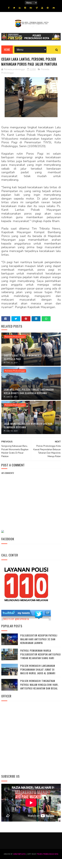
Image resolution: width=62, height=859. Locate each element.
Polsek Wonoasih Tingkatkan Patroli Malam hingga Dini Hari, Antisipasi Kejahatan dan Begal (39, 684)
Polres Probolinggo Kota (47, 854)
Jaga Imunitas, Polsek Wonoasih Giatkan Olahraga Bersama (28, 425)
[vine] (37, 7)
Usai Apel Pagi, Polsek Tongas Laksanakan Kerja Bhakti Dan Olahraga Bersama (29, 391)
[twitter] (14, 7)
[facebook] (9, 7)
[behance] (31, 7)
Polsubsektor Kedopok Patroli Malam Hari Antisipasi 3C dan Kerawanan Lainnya (38, 639)
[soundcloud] (53, 7)
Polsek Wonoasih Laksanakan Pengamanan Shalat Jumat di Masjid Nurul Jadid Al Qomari (37, 669)
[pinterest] (48, 7)
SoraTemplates (19, 854)
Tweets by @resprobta (16, 619)
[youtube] (42, 7)
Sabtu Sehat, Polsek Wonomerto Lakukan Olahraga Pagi (28, 357)
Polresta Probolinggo (15, 336)
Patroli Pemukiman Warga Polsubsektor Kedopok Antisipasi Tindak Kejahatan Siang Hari (40, 654)
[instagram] (25, 7)
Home (7, 50)
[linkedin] (20, 7)
